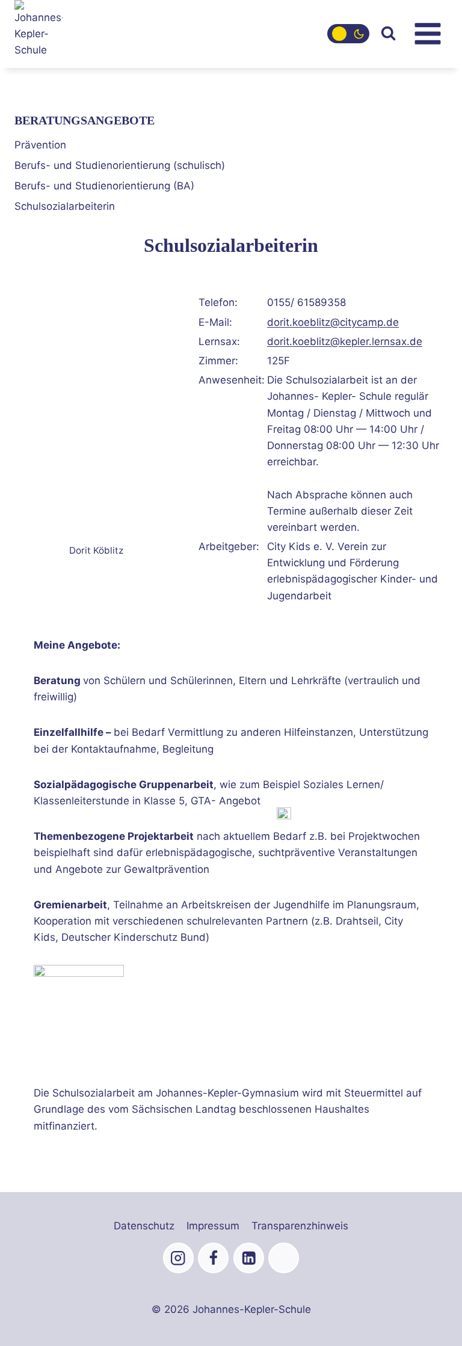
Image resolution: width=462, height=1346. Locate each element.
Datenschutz (144, 1226)
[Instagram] (178, 1258)
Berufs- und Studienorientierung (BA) (104, 186)
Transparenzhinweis (299, 1226)
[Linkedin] (248, 1258)
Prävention (40, 145)
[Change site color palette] (348, 33)
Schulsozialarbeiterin (64, 206)
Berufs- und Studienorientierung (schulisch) (119, 165)
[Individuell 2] (283, 1258)
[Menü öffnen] (427, 34)
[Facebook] (213, 1258)
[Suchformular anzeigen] (388, 34)
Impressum (212, 1226)
